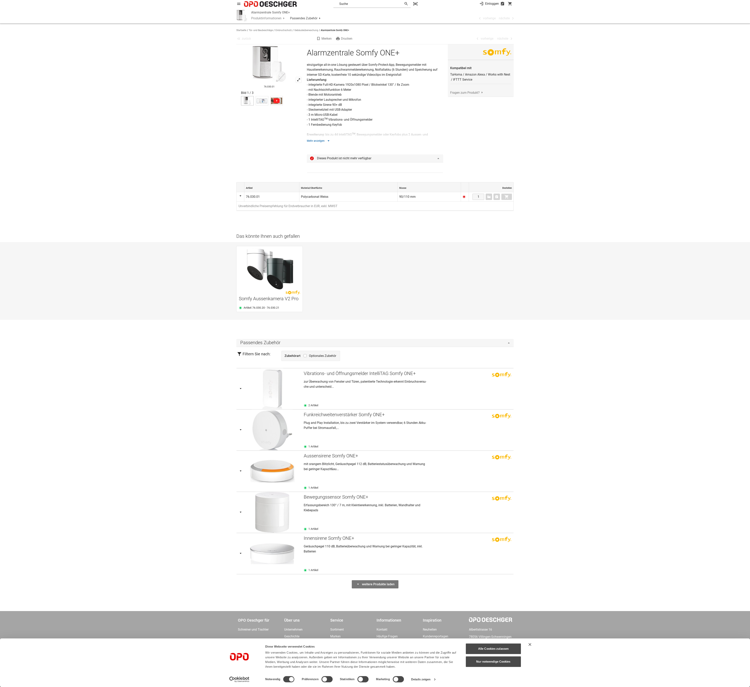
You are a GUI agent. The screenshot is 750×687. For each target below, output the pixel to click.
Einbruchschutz (283, 30)
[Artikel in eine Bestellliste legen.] (497, 197)
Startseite (241, 30)
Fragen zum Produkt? (465, 92)
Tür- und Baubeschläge (261, 30)
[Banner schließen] (530, 644)
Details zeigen (420, 679)
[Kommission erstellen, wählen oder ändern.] (489, 197)
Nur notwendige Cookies (493, 661)
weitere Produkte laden (378, 584)
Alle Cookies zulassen (493, 648)
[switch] (327, 679)
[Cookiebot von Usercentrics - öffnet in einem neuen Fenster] (239, 679)
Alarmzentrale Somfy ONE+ (270, 12)
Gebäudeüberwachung (306, 30)
